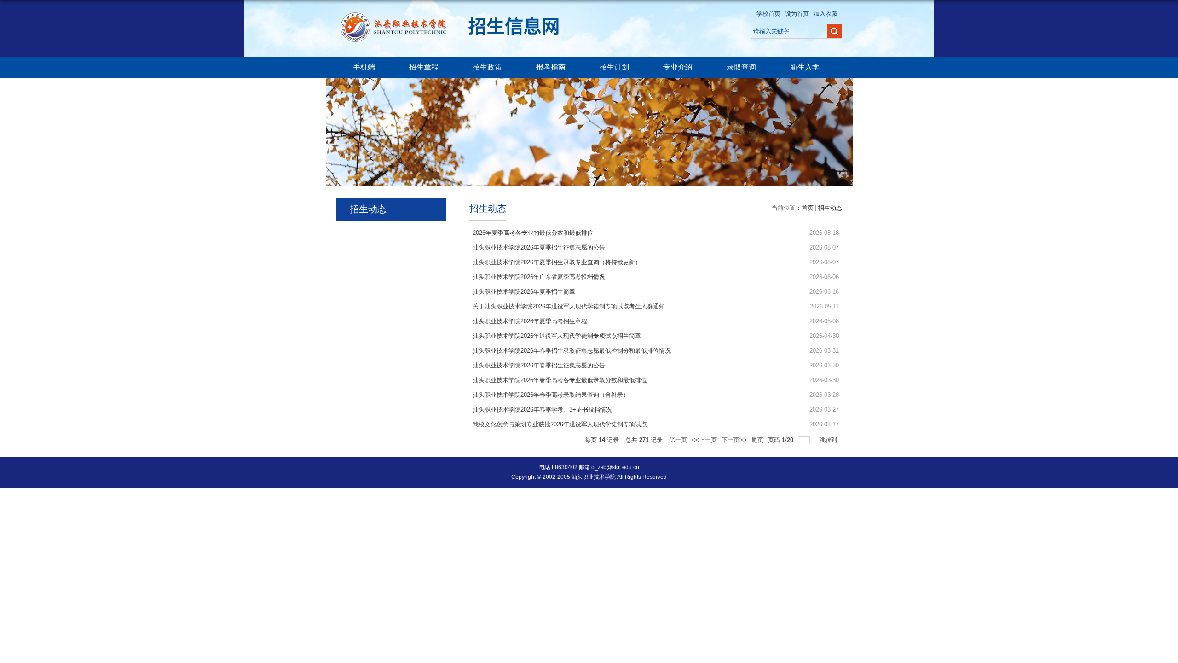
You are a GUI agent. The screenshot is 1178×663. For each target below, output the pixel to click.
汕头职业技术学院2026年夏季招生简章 (524, 291)
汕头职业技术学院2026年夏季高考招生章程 (530, 321)
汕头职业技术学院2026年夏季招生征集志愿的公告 (539, 247)
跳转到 (829, 439)
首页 (808, 207)
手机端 (364, 67)
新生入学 (805, 67)
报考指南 (551, 67)
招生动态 (830, 207)
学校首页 (768, 13)
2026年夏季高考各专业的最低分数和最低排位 (533, 232)
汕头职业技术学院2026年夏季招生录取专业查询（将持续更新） (557, 262)
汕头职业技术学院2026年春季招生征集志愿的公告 (539, 365)
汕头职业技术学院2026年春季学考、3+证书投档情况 (542, 409)
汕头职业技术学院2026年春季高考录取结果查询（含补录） (551, 394)
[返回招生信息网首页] (454, 14)
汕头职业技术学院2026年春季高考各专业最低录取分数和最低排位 (560, 380)
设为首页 (797, 13)
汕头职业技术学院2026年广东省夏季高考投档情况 (539, 276)
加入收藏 (825, 13)
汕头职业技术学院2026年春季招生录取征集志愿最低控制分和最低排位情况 (572, 350)
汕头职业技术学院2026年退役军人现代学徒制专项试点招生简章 (557, 335)
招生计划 (614, 67)
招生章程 (424, 67)
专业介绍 (678, 67)
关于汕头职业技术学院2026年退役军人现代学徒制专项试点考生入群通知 (569, 306)
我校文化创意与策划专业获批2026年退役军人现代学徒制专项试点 (560, 424)
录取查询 (741, 67)
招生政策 (487, 67)
